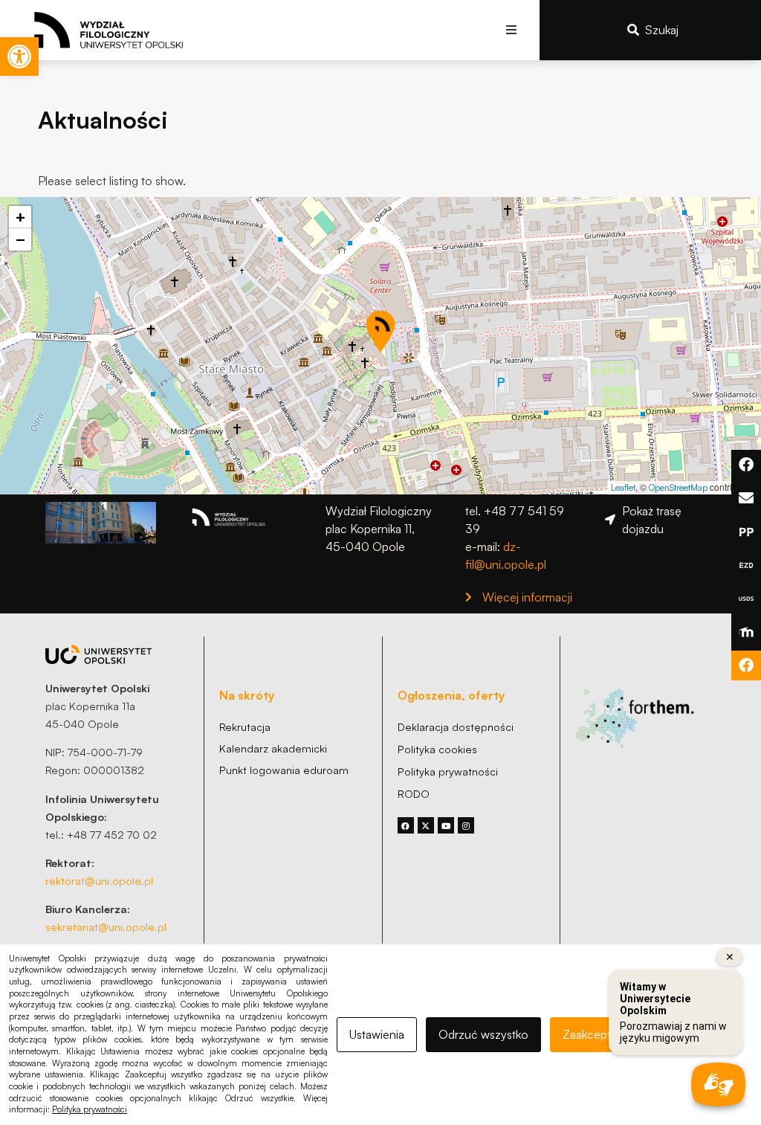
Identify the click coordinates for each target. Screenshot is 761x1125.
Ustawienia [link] (376, 1034)
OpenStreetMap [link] (678, 487)
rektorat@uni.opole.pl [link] (99, 880)
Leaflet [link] (623, 487)
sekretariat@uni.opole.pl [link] (105, 926)
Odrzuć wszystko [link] (483, 1034)
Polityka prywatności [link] (89, 1109)
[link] (19, 56)
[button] (512, 30)
